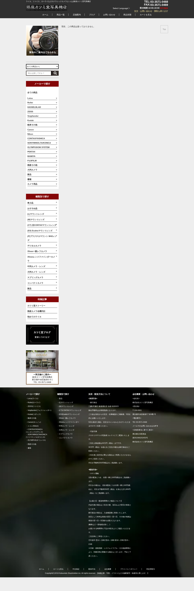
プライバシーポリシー (128, 569)
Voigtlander (32, 116)
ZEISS (30, 111)
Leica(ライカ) (33, 399)
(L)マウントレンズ (66, 402)
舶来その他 (32, 125)
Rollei (30, 102)
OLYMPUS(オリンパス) (37, 440)
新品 (29, 174)
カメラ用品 (32, 184)
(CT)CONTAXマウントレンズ (70, 410)
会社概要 (107, 569)
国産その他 (32, 165)
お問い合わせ (109, 15)
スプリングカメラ (66, 434)
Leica (30, 98)
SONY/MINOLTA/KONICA (39, 143)
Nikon (30, 134)
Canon (30, 129)
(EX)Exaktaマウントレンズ (69, 414)
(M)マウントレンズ (66, 406)
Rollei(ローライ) (34, 402)
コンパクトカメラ (66, 438)
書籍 (29, 179)
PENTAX (31, 152)
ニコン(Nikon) (33, 426)
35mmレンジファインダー (69, 422)
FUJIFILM (32, 160)
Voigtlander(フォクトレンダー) (39, 410)
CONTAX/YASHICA (36, 138)
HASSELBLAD (34, 107)
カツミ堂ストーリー (36, 305)
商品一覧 (61, 15)
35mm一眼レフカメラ (67, 418)
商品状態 (127, 15)
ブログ (92, 15)
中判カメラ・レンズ (66, 426)
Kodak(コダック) (34, 414)
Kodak (30, 120)
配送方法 (91, 569)
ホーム (45, 15)
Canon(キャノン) (34, 422)
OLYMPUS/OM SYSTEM (38, 147)
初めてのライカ (34, 317)
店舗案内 (77, 15)
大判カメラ (32, 170)
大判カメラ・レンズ (66, 430)
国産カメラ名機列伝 (36, 311)
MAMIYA (31, 156)
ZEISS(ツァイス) (34, 406)
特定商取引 (150, 569)
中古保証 (76, 569)
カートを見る (146, 15)
